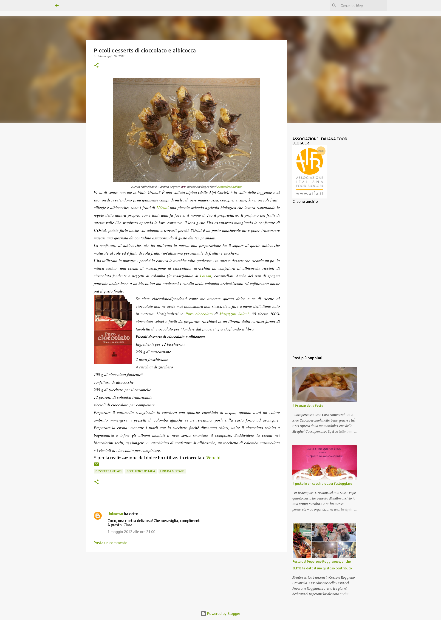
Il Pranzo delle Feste (307, 406)
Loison (205, 275)
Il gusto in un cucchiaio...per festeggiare (322, 483)
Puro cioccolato (200, 313)
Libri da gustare (172, 471)
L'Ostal (162, 207)
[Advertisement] (324, 280)
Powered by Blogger (223, 613)
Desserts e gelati (109, 471)
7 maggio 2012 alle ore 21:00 (131, 532)
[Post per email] (96, 466)
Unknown (115, 514)
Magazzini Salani (234, 313)
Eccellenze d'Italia (141, 471)
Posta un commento (110, 543)
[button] (96, 66)
